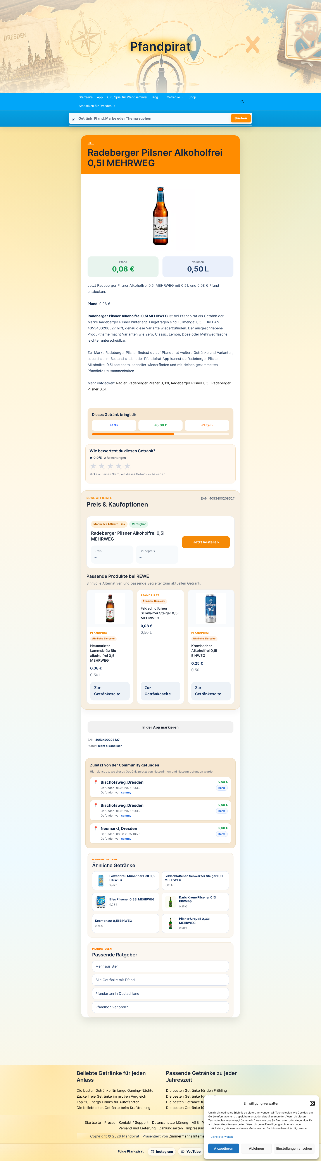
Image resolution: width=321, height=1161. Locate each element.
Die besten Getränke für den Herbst (195, 1102)
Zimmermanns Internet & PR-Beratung (200, 1136)
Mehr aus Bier (106, 966)
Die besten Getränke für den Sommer (197, 1096)
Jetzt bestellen (206, 542)
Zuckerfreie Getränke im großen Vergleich (111, 1096)
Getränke (173, 97)
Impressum (195, 1128)
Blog (155, 97)
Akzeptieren (223, 1148)
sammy (126, 792)
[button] (312, 1103)
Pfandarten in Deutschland (117, 993)
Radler (121, 383)
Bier (91, 142)
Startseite (86, 97)
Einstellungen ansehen (294, 1148)
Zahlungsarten (171, 1128)
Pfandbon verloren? (111, 1007)
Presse (109, 1122)
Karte (221, 787)
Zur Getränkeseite (107, 691)
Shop (192, 97)
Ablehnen (256, 1148)
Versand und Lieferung (137, 1128)
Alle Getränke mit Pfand (115, 980)
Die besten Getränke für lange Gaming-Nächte (115, 1090)
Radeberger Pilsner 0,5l (190, 383)
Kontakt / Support (133, 1122)
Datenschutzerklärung (170, 1122)
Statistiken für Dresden (95, 106)
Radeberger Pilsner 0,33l (148, 383)
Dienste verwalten (222, 1136)
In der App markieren (160, 727)
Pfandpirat (160, 46)
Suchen (241, 118)
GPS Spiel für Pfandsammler (127, 97)
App (100, 97)
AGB (195, 1122)
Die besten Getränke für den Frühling (196, 1090)
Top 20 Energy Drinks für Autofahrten (108, 1102)
